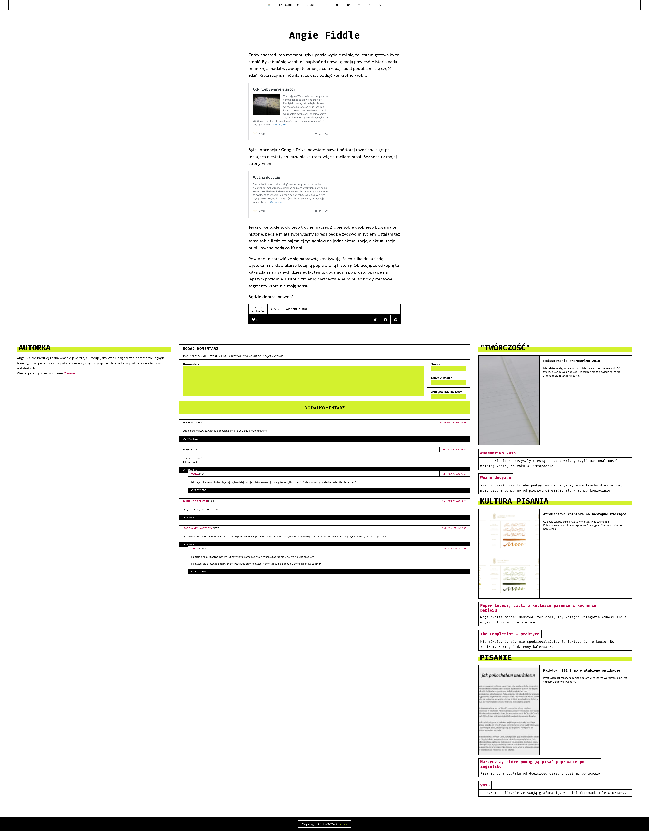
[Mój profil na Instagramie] (359, 5)
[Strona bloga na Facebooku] (348, 5)
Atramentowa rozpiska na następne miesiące (584, 514)
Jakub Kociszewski (195, 501)
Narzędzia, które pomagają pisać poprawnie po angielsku (532, 764)
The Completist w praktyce (509, 634)
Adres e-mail (441, 378)
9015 (485, 785)
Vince (304, 309)
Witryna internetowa (446, 392)
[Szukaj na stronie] (380, 5)
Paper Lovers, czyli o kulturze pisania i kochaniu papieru (538, 608)
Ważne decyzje (495, 477)
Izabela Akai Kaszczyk (197, 528)
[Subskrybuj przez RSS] (369, 5)
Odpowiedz (190, 438)
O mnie (311, 5)
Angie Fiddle (293, 309)
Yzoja (195, 473)
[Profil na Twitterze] (337, 5)
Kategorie (288, 5)
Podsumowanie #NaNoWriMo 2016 (571, 361)
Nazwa (437, 364)
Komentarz (192, 364)
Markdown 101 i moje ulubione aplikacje (581, 671)
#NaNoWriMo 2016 (498, 453)
